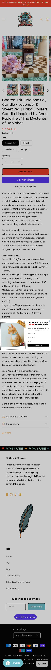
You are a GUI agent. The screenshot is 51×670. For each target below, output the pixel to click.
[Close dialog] (49, 320)
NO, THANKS (38, 348)
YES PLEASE (38, 345)
